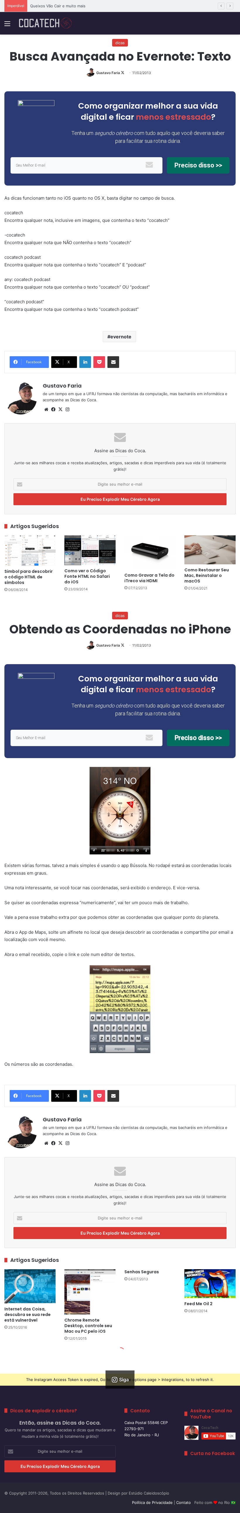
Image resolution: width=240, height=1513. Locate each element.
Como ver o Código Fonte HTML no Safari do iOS (87, 576)
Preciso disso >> (198, 165)
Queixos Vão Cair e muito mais (57, 6)
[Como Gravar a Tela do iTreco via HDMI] (150, 552)
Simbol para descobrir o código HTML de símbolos (28, 576)
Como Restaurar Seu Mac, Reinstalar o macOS (206, 575)
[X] (60, 409)
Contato (183, 1502)
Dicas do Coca (83, 399)
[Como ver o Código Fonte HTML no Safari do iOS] (90, 550)
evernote (120, 337)
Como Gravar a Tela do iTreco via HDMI (149, 578)
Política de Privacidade (152, 1502)
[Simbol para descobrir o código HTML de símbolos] (30, 550)
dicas (120, 42)
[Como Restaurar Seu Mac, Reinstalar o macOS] (210, 549)
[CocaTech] (45, 23)
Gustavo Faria (108, 73)
